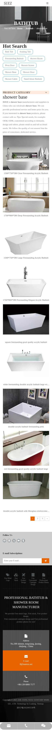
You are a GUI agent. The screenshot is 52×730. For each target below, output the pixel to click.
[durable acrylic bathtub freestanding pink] (26, 410)
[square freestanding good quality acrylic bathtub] (26, 319)
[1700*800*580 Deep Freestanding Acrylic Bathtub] (26, 200)
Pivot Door (10, 65)
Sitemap (40, 704)
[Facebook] (4, 540)
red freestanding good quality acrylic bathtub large (26, 469)
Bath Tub (9, 52)
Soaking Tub (25, 52)
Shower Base (10, 72)
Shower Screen (27, 65)
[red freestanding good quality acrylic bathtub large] (26, 453)
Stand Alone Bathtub (33, 79)
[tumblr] (23, 540)
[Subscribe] (45, 560)
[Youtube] (18, 540)
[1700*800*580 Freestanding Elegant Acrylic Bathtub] (26, 285)
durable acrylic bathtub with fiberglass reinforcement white (26, 511)
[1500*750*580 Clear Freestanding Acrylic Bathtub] (26, 158)
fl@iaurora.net (26, 664)
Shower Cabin (11, 79)
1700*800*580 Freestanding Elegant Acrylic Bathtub (26, 300)
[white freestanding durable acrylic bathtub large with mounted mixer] (26, 361)
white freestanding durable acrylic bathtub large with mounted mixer (26, 384)
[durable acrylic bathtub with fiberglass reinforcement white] (26, 486)
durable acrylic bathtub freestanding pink (26, 427)
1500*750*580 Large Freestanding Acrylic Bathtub (26, 258)
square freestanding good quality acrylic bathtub (26, 342)
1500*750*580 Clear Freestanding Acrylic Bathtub (26, 173)
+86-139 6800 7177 (26, 684)
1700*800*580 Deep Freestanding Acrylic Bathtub (26, 215)
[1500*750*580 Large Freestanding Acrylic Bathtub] (26, 243)
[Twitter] (14, 540)
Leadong (32, 704)
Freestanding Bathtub (14, 58)
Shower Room (36, 58)
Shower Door (29, 72)
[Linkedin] (9, 540)
